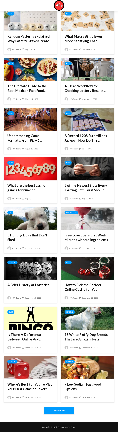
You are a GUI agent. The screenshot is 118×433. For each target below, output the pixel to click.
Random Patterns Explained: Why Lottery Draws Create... (29, 38)
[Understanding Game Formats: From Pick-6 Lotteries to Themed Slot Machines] (30, 119)
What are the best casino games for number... (26, 187)
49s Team (71, 427)
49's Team (16, 49)
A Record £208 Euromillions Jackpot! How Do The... (86, 138)
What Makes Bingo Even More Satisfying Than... (83, 38)
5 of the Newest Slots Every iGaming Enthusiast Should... (86, 187)
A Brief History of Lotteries (28, 285)
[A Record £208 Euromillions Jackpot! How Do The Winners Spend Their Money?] (87, 119)
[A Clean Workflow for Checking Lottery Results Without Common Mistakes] (87, 69)
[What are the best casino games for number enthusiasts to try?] (30, 168)
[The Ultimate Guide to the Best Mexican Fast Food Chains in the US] (30, 69)
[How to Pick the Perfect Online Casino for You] (87, 268)
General (12, 262)
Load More (59, 410)
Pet (10, 213)
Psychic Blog (71, 213)
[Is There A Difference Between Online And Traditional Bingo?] (30, 317)
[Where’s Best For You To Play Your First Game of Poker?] (30, 367)
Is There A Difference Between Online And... (24, 336)
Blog (11, 14)
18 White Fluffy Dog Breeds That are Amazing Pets (86, 336)
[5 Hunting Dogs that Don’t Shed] (30, 218)
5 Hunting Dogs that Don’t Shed (27, 237)
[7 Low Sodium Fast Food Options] (87, 367)
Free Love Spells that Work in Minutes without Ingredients (87, 237)
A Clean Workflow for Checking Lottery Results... (85, 88)
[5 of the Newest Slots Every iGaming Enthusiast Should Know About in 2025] (87, 168)
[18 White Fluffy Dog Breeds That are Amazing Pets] (87, 317)
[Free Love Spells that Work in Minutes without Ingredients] (87, 218)
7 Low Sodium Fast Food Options (83, 386)
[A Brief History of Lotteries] (30, 268)
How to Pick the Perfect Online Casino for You (83, 287)
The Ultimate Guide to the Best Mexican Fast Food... (27, 88)
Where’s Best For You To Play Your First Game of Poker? (29, 386)
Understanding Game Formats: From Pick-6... (24, 138)
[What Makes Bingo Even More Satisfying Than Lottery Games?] (87, 19)
